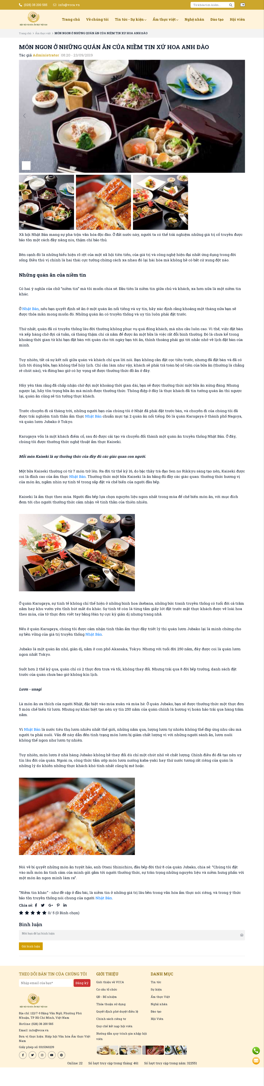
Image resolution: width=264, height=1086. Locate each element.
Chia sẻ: (26, 905)
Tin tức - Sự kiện (129, 19)
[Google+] (51, 905)
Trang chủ (71, 19)
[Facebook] (36, 905)
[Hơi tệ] (28, 913)
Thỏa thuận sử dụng (111, 1004)
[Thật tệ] (22, 913)
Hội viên (237, 19)
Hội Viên (157, 1019)
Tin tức (156, 982)
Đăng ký (82, 983)
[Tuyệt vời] (45, 913)
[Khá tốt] (39, 913)
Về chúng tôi (97, 19)
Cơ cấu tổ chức (106, 989)
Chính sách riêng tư (111, 1019)
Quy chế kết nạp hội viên (114, 1026)
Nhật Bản (30, 308)
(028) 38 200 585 (35, 5)
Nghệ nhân (194, 19)
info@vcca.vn (69, 5)
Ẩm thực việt (164, 19)
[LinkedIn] (64, 905)
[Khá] (33, 913)
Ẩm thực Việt (160, 997)
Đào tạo (217, 19)
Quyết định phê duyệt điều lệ (117, 1011)
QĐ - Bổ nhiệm (106, 997)
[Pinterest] (58, 905)
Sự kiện (156, 989)
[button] (239, 116)
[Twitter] (43, 905)
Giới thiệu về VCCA (110, 982)
